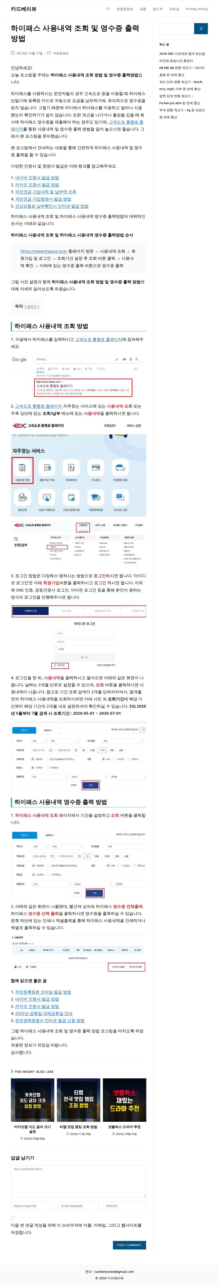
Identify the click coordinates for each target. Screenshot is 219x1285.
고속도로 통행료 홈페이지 (98, 339)
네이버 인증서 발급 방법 (37, 177)
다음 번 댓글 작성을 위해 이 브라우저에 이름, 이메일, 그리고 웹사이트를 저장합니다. (76, 1228)
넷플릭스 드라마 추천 (124, 1126)
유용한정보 (61, 53)
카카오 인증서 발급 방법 (37, 184)
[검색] (201, 28)
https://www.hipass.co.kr (43, 251)
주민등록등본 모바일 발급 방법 (43, 992)
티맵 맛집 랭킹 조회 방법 (78, 1126)
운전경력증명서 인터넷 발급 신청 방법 (49, 1020)
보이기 (32, 306)
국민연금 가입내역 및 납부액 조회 (45, 191)
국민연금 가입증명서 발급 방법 (43, 199)
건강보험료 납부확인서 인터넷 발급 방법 (52, 206)
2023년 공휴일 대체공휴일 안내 (44, 1013)
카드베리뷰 (24, 8)
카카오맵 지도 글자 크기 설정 (32, 1129)
